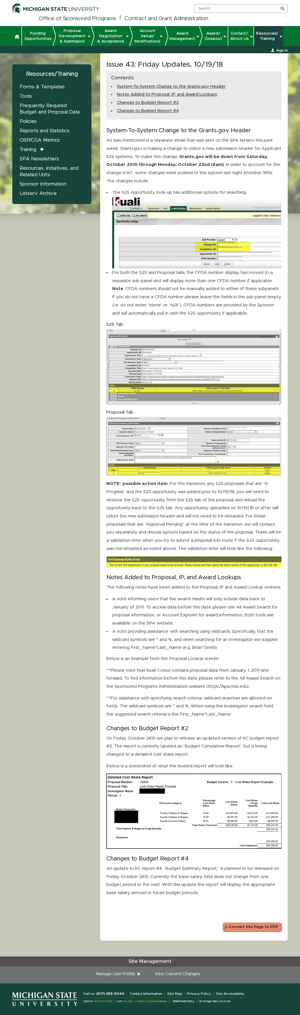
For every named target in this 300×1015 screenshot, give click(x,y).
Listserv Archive (38, 193)
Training (28, 149)
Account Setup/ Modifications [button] (147, 36)
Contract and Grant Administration (166, 18)
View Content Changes (177, 974)
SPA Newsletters (39, 158)
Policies (28, 121)
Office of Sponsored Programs (77, 18)
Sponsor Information (43, 183)
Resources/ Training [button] (267, 36)
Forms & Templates (42, 86)
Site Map (174, 993)
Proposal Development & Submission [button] (72, 36)
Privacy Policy (199, 993)
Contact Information (145, 993)
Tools (26, 96)
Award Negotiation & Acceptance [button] (110, 36)
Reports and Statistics (44, 130)
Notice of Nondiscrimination (152, 1001)
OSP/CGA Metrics (40, 140)
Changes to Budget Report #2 (148, 102)
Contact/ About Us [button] (239, 36)
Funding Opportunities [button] (38, 36)
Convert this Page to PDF (253, 927)
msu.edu (127, 1001)
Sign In (282, 50)
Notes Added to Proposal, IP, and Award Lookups (167, 94)
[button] (16, 37)
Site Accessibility (230, 993)
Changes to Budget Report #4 (148, 111)
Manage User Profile (116, 974)
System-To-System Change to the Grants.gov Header (171, 86)
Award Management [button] (182, 36)
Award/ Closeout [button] (213, 36)
